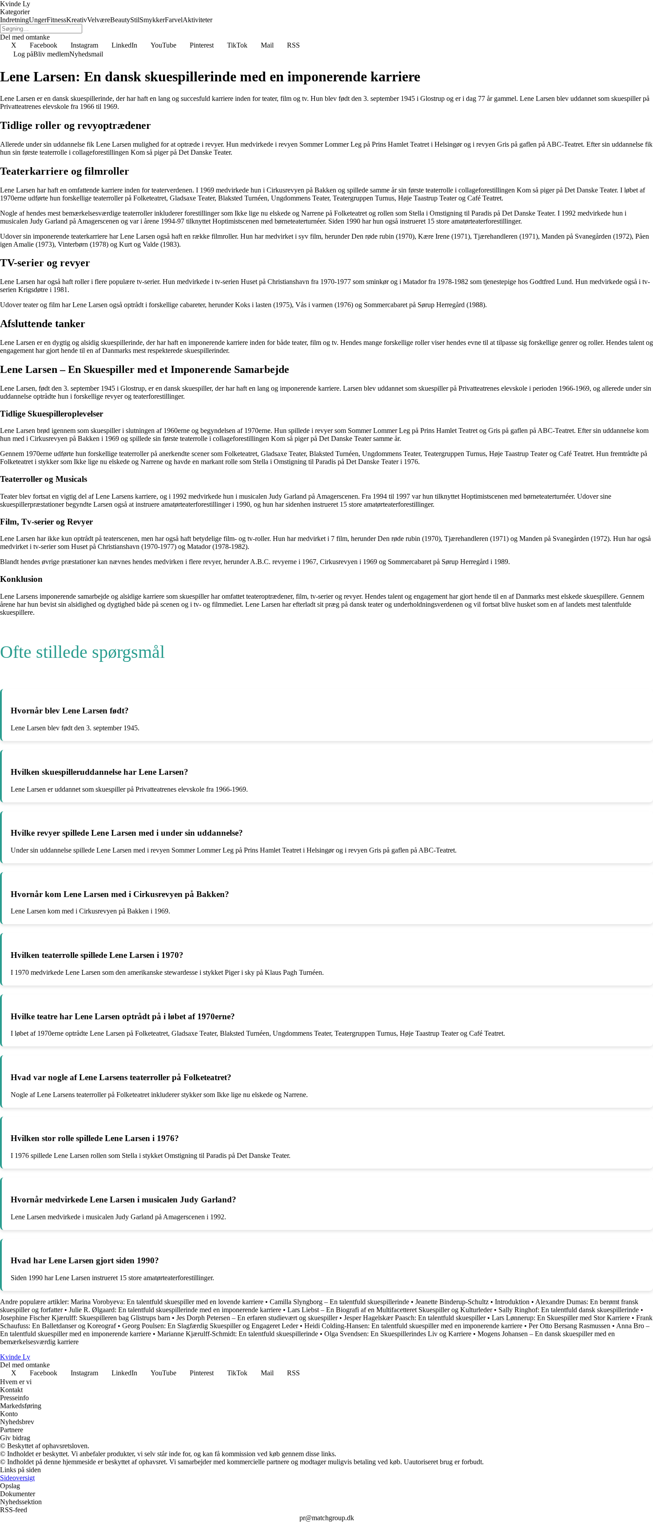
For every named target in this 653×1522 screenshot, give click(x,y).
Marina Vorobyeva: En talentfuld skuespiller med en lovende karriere (167, 1302)
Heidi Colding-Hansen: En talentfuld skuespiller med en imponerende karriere (413, 1326)
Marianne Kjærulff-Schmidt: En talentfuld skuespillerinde (237, 1334)
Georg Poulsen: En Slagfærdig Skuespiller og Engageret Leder (210, 1326)
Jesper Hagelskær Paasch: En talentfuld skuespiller (415, 1318)
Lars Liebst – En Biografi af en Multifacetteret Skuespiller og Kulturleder (389, 1310)
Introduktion (512, 1302)
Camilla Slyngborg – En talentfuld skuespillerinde (339, 1302)
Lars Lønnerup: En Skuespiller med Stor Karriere (561, 1318)
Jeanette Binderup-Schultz (452, 1302)
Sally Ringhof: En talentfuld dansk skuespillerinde (568, 1310)
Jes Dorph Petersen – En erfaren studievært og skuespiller (257, 1318)
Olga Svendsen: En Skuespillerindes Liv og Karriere (397, 1334)
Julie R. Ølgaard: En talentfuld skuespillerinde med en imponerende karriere (175, 1310)
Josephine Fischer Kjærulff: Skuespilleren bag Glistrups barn (85, 1318)
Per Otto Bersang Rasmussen (569, 1326)
